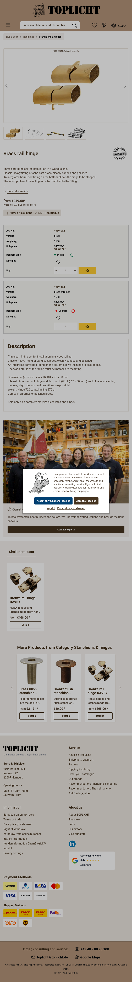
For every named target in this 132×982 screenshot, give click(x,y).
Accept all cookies (86, 501)
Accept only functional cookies (53, 501)
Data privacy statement (71, 508)
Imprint (51, 508)
